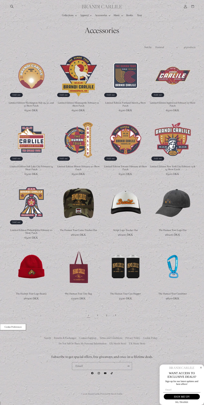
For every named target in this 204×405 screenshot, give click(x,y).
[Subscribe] (128, 366)
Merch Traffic (117, 394)
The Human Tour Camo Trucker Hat (78, 230)
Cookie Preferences (13, 327)
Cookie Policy (150, 338)
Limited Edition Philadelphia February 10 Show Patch (31, 232)
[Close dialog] (201, 367)
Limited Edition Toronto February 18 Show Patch (125, 168)
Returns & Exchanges (65, 338)
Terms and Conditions (111, 338)
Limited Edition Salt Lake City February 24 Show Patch (31, 168)
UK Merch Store (117, 343)
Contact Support (87, 338)
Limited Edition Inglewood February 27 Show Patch (173, 104)
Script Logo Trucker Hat (125, 230)
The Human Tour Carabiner (172, 293)
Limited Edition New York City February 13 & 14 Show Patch (172, 168)
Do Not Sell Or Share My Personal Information (83, 343)
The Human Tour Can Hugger (125, 293)
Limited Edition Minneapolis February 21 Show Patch (78, 104)
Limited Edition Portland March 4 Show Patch (125, 104)
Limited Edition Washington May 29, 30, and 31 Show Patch (31, 104)
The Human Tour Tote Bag (78, 293)
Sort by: (148, 47)
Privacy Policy (132, 338)
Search (47, 338)
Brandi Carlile (94, 394)
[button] (12, 6)
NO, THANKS (181, 402)
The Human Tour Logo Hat (173, 230)
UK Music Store (137, 343)
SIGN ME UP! (182, 396)
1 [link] (88, 315)
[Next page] (115, 315)
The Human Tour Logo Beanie (31, 293)
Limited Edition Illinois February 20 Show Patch (78, 168)
